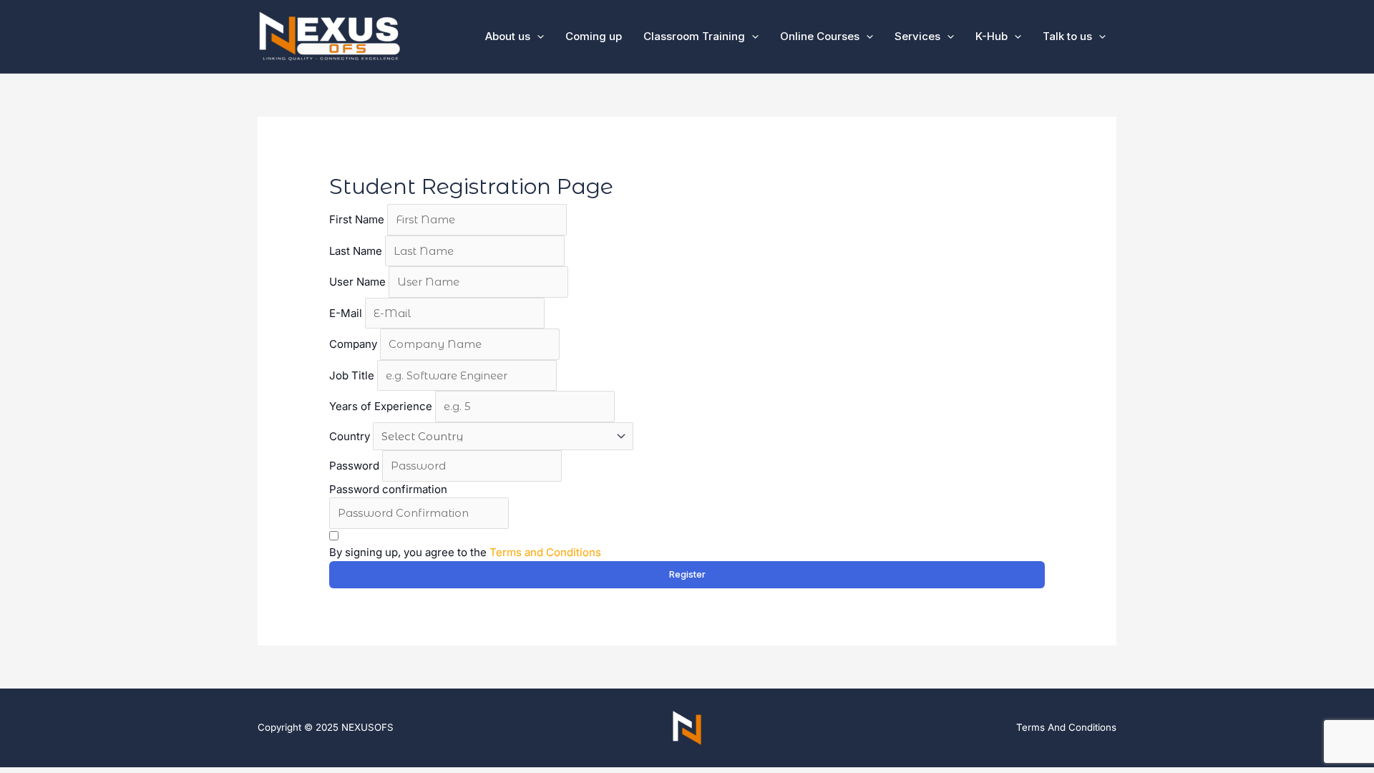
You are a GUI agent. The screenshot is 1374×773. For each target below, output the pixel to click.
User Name (359, 281)
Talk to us (1067, 36)
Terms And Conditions (1066, 727)
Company (354, 344)
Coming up (593, 36)
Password (355, 465)
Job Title (353, 375)
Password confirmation (388, 489)
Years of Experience (382, 406)
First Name (358, 219)
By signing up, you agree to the (465, 552)
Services (917, 36)
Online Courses (819, 36)
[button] (752, 36)
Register (687, 574)
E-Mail (347, 313)
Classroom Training (694, 36)
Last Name (357, 251)
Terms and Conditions (545, 552)
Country (349, 436)
